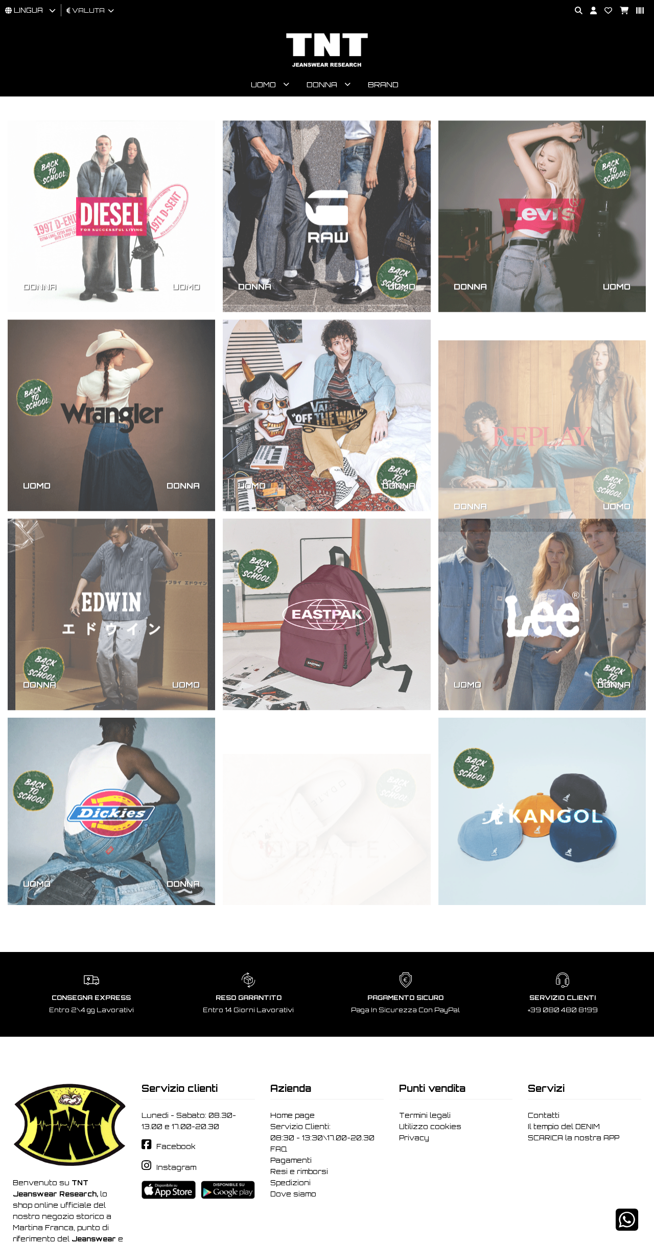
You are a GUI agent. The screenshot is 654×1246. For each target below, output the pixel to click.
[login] (589, 11)
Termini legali (425, 1115)
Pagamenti (291, 1160)
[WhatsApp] (627, 1226)
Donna (322, 84)
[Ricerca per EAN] (636, 11)
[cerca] (574, 11)
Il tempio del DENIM (564, 1126)
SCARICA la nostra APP (573, 1138)
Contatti (543, 1115)
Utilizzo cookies (430, 1126)
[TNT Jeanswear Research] (327, 66)
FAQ (278, 1149)
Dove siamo (293, 1194)
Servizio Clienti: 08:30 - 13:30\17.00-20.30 (322, 1132)
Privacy (414, 1138)
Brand (383, 84)
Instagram (176, 1167)
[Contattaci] (604, 11)
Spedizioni (290, 1183)
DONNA (39, 275)
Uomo (263, 84)
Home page (292, 1115)
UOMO (186, 275)
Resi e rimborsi (299, 1171)
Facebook (176, 1146)
